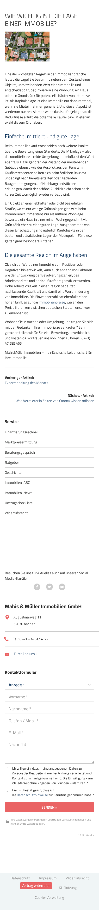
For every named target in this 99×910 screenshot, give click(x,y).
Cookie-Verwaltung (49, 897)
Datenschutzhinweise (32, 795)
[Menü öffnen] (82, 18)
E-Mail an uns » (25, 653)
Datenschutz (20, 878)
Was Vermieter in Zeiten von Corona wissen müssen (55, 400)
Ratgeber (12, 462)
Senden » (49, 807)
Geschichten (14, 472)
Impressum (48, 878)
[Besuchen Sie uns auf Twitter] (49, 587)
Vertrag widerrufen (36, 885)
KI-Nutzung (68, 887)
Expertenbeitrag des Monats (26, 383)
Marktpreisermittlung (21, 442)
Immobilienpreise (52, 302)
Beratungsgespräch (20, 452)
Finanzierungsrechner (21, 432)
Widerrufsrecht (16, 513)
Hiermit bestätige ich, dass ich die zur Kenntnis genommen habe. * (53, 792)
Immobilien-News (18, 493)
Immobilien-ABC (17, 482)
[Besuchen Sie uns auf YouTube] (62, 587)
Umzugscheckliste (19, 503)
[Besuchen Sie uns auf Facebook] (37, 587)
